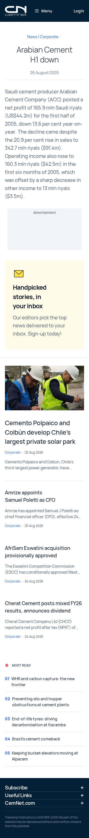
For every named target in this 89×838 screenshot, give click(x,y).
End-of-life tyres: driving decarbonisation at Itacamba (39, 721)
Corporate (49, 36)
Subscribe (16, 787)
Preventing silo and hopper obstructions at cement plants (40, 701)
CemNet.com (20, 803)
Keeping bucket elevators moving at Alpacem (45, 756)
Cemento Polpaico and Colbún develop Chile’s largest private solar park (40, 432)
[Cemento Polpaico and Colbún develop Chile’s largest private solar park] (44, 388)
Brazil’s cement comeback (36, 739)
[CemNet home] (15, 11)
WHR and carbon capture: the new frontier (43, 681)
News (32, 36)
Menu (46, 11)
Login (79, 11)
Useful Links (18, 795)
